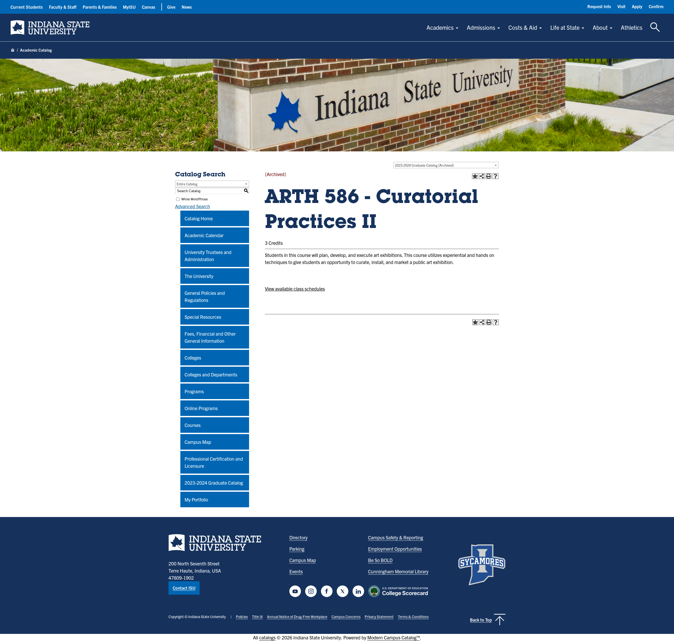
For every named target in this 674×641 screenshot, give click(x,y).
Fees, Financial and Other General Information (210, 337)
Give (171, 6)
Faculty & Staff (62, 6)
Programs (194, 391)
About (600, 27)
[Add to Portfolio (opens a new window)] (475, 176)
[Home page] (13, 50)
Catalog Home (199, 218)
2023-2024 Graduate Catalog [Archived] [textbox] (424, 165)
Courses (193, 425)
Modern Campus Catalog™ (393, 637)
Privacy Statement (379, 616)
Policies (242, 616)
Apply (637, 6)
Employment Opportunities (395, 549)
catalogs (267, 637)
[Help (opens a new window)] (495, 176)
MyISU (129, 6)
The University (199, 276)
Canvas (148, 6)
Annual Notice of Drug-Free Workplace (297, 616)
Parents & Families (100, 6)
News (187, 6)
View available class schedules (295, 289)
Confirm (656, 6)
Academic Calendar (204, 235)
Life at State (564, 27)
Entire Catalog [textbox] (187, 184)
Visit (621, 6)
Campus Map (198, 442)
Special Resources (203, 317)
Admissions (481, 27)
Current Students (27, 6)
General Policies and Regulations (205, 296)
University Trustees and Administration (208, 255)
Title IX (257, 616)
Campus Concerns (345, 616)
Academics (440, 27)
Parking (296, 549)
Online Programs (201, 408)
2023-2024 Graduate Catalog (214, 483)
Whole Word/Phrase (194, 199)
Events (296, 571)
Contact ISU (184, 587)
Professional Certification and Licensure (214, 462)
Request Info (599, 6)
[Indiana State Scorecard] (399, 591)
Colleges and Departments (211, 374)
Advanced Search (192, 206)
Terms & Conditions (413, 616)
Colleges (193, 358)
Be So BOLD (380, 560)
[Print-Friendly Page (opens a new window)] (489, 176)
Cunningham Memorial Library (398, 571)
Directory (298, 537)
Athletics (631, 27)
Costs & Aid (522, 27)
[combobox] (446, 165)
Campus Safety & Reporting (395, 537)
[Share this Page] (482, 176)
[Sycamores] (482, 564)
